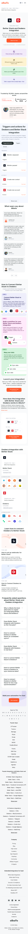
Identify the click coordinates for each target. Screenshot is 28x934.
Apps (10, 8)
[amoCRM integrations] (3, 515)
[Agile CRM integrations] (20, 521)
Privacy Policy (14, 907)
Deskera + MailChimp (14, 829)
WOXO (13, 742)
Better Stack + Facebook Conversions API (14, 785)
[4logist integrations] (20, 515)
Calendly (13, 754)
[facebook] (8, 900)
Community (14, 859)
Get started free (14, 390)
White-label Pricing (14, 877)
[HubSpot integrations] (9, 515)
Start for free (14, 40)
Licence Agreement (14, 904)
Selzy (13, 767)
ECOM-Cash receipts (13, 756)
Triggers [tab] (18, 143)
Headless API (14, 893)
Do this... (8, 427)
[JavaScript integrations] (20, 485)
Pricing (14, 843)
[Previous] (12, 275)
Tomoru (13, 729)
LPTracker (14, 726)
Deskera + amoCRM (14, 821)
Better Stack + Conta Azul (14, 793)
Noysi (13, 734)
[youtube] (15, 900)
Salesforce (14, 762)
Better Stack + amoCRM (14, 790)
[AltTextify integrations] (14, 480)
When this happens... (11, 418)
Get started (14, 700)
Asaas (13, 759)
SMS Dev (13, 751)
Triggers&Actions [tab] (7, 143)
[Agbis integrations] (9, 521)
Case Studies (14, 880)
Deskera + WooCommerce (14, 813)
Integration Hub (4, 8)
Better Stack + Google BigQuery (14, 795)
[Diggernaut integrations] (14, 485)
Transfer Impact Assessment (14, 911)
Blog (14, 846)
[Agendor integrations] (14, 521)
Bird (13, 740)
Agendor (13, 764)
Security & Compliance (14, 882)
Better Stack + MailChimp (14, 798)
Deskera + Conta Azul (14, 824)
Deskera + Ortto (14, 811)
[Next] (15, 275)
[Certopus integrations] (3, 485)
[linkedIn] (12, 900)
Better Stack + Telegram (14, 787)
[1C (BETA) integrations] (14, 515)
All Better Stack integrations (14, 777)
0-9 (3, 712)
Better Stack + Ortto (14, 779)
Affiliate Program (14, 861)
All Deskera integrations (14, 808)
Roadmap (14, 856)
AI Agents (14, 864)
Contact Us (14, 916)
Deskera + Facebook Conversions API (14, 816)
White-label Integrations (14, 875)
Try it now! (23, 159)
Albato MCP (14, 890)
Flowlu (13, 748)
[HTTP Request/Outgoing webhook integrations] (3, 480)
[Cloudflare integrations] (9, 485)
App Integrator (14, 854)
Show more (14, 201)
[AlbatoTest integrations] (9, 480)
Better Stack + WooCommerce (14, 782)
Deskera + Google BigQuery (14, 827)
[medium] (19, 900)
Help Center (14, 848)
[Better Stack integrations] (20, 480)
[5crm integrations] (3, 521)
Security (14, 914)
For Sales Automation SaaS (14, 885)
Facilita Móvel (13, 745)
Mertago (13, 732)
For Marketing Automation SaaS (14, 887)
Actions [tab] (5, 146)
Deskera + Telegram (14, 819)
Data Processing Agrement (14, 909)
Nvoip (13, 737)
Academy (14, 851)
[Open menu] (25, 2)
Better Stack (15, 8)
